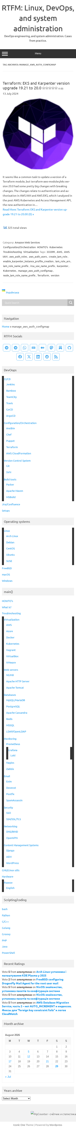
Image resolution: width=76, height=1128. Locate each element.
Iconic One (19, 1124)
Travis (9, 403)
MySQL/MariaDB (15, 700)
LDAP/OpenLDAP (16, 731)
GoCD (9, 409)
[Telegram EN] (15, 347)
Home (5, 326)
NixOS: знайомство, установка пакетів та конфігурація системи (32, 989)
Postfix (10, 794)
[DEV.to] (33, 347)
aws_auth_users (38, 256)
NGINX (10, 675)
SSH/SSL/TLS (13, 819)
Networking (10, 826)
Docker (10, 637)
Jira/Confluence (11, 504)
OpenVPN (12, 837)
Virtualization (31, 251)
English (10, 887)
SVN (8, 472)
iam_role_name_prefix (15, 266)
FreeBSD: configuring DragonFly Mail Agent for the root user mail (32, 981)
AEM (8, 856)
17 (10, 1061)
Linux (7, 530)
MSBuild (11, 497)
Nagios (10, 762)
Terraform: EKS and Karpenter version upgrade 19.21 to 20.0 (36, 85)
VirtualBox (12, 656)
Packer (10, 484)
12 (28, 1056)
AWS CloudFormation (18, 453)
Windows (7, 580)
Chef (8, 434)
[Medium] (42, 347)
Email (7, 776)
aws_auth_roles (18, 256)
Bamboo (11, 390)
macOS (6, 574)
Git (8, 465)
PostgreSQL (13, 706)
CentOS (10, 548)
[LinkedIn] (38, 356)
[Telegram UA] (6, 347)
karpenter (62, 266)
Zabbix (10, 768)
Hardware (7, 876)
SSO (8, 812)
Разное (8, 882)
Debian (10, 542)
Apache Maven (14, 490)
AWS (59, 251)
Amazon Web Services (27, 242)
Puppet (10, 440)
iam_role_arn (62, 261)
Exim (9, 781)
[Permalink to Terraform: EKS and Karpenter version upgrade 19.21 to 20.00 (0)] (38, 168)
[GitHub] (69, 347)
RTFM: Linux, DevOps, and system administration (38, 18)
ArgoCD (10, 415)
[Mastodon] (51, 347)
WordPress (12, 863)
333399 (51, 251)
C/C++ (5, 921)
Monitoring (10, 738)
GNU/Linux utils (10, 870)
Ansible (10, 428)
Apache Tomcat (15, 687)
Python (6, 915)
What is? (6, 607)
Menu (38, 53)
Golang (6, 927)
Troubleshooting (12, 251)
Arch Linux (12, 536)
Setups (6, 510)
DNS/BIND (12, 831)
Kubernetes (56, 247)
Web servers (11, 669)
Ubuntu (10, 554)
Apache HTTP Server (17, 681)
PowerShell (8, 952)
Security (8, 807)
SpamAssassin (14, 800)
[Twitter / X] (29, 356)
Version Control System (17, 460)
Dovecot (11, 787)
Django (10, 850)
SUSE (9, 561)
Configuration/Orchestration (19, 247)
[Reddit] (47, 356)
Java (4, 946)
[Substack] (60, 347)
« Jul (8, 1076)
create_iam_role (58, 256)
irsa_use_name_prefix (42, 266)
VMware (11, 662)
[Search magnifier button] (70, 302)
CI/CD (7, 379)
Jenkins (10, 384)
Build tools (10, 479)
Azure (9, 631)
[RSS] (56, 356)
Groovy (6, 934)
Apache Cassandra (16, 712)
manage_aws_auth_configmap (35, 270)
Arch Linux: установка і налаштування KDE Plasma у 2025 (34, 973)
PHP (4, 940)
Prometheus (13, 744)
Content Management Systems (21, 845)
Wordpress (55, 1124)
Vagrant (11, 650)
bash (4, 909)
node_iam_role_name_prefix (19, 275)
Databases (10, 694)
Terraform (43, 275)
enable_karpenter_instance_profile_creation (28, 261)
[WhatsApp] (24, 347)
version (55, 275)
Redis (9, 719)
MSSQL (10, 725)
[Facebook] (20, 356)
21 (47, 1061)
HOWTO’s (42, 247)
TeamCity (11, 396)
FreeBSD (7, 568)
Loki (13, 755)
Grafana (12, 750)
